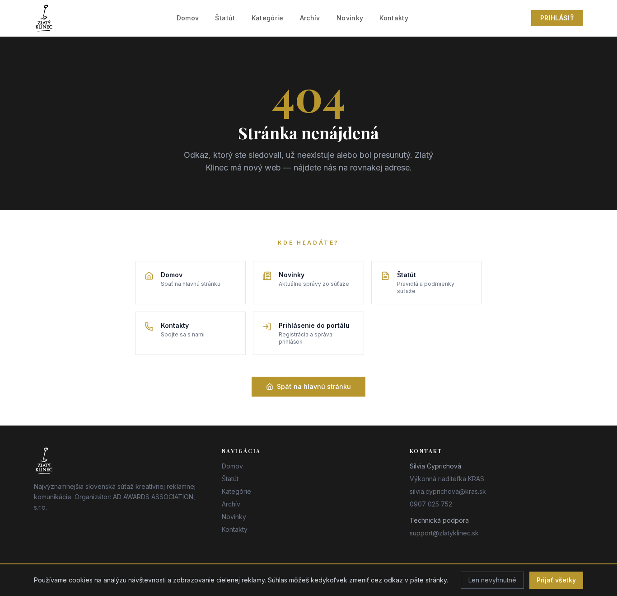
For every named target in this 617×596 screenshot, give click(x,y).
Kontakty (393, 18)
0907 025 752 (431, 504)
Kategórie (268, 18)
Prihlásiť (557, 18)
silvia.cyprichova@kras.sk (448, 491)
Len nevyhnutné (492, 580)
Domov (188, 18)
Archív (310, 18)
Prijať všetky (556, 580)
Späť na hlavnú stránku (314, 386)
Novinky (350, 18)
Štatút (225, 18)
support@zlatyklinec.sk (444, 533)
